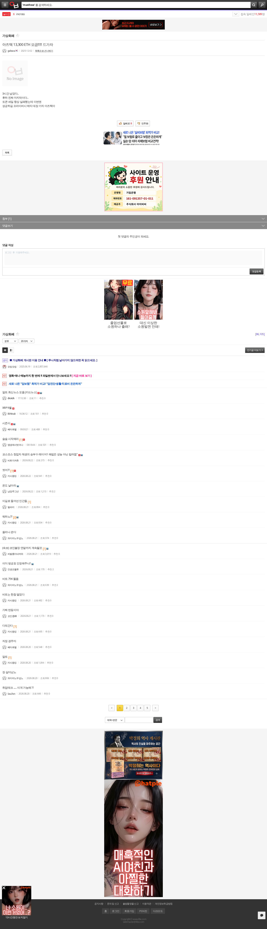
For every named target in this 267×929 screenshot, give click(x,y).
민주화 (145, 123)
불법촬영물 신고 (131, 903)
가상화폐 (8, 35)
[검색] (254, 5)
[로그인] (262, 5)
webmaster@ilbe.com (133, 922)
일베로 (127, 123)
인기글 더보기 (254, 350)
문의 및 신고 (113, 903)
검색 (158, 720)
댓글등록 (256, 271)
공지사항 (98, 903)
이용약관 (146, 903)
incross (19, 14)
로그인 (115, 911)
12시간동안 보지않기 (16, 917)
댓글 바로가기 (261, 915)
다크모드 (158, 911)
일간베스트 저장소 (14, 5)
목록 (7, 152)
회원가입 (129, 911)
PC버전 (143, 911)
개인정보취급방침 (163, 903)
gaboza (11, 50)
